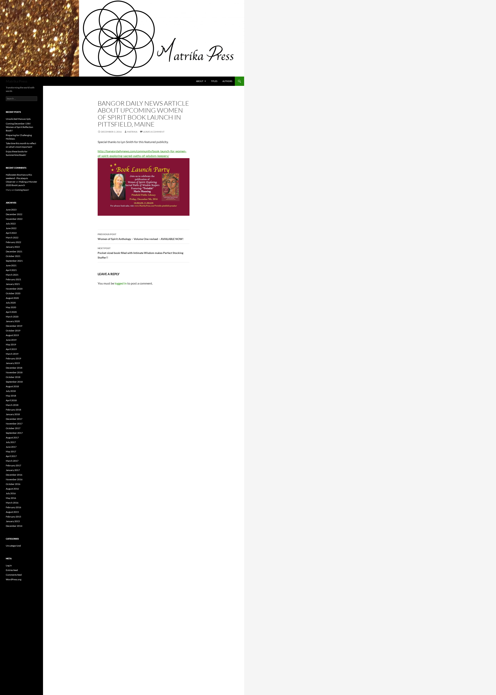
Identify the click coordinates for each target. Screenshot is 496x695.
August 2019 (12, 335)
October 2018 (13, 377)
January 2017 (13, 470)
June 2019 (11, 339)
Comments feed (14, 574)
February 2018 (13, 409)
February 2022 (13, 242)
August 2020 (12, 298)
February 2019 (13, 358)
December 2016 (14, 474)
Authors (227, 81)
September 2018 (14, 381)
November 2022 (14, 218)
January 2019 (13, 363)
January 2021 (13, 284)
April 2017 (11, 456)
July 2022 (11, 223)
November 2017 (14, 423)
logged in (121, 283)
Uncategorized (13, 545)
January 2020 (13, 321)
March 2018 (12, 405)
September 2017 (14, 432)
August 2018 (12, 386)
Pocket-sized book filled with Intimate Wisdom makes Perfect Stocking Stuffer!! (140, 253)
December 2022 (14, 214)
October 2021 (13, 256)
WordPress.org (13, 579)
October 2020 (13, 293)
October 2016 (13, 484)
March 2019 (12, 353)
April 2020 (11, 311)
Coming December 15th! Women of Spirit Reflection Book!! (19, 127)
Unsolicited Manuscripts (18, 118)
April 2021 (11, 270)
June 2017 (11, 446)
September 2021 (14, 260)
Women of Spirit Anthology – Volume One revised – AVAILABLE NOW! (140, 237)
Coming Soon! (22, 189)
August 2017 (12, 437)
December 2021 (14, 251)
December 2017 (14, 418)
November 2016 (14, 479)
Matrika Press (16, 81)
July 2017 (11, 442)
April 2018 (11, 400)
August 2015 (12, 511)
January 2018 (13, 414)
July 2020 (11, 302)
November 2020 (14, 288)
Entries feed (12, 570)
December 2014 (14, 525)
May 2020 (11, 307)
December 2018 (14, 367)
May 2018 (11, 395)
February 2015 (13, 516)
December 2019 (14, 325)
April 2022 (11, 232)
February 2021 (13, 279)
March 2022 (12, 237)
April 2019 (11, 349)
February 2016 (13, 507)
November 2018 (14, 372)
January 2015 (13, 521)
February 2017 (13, 465)
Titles (214, 81)
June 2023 (11, 209)
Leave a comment (153, 131)
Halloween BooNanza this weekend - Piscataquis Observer (19, 178)
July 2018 (11, 391)
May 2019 (11, 344)
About (199, 81)
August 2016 (12, 488)
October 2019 (13, 330)
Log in (9, 565)
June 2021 (11, 265)
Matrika (132, 131)
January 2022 (13, 246)
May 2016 (11, 498)
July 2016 (11, 493)
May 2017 (11, 451)
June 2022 (11, 228)
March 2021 (12, 274)
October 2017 (13, 428)
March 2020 (12, 316)
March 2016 (12, 502)
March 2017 (12, 460)
